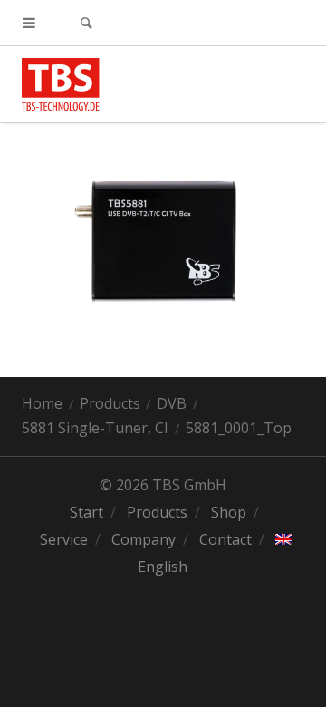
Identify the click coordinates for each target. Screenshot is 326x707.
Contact (225, 539)
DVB (172, 403)
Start (86, 512)
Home (42, 403)
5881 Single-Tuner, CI (95, 428)
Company (143, 539)
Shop (228, 512)
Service (64, 539)
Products (110, 403)
